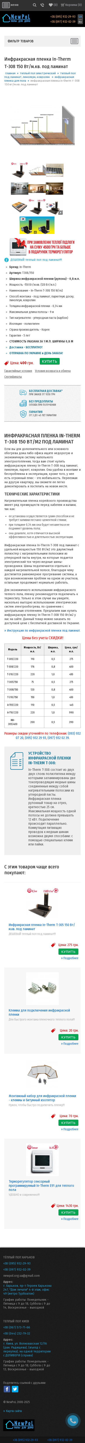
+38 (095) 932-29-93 (62, 17)
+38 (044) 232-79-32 (16, 1333)
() (56, 5)
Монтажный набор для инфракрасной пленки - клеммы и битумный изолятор (42, 1098)
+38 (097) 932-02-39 (62, 22)
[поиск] (34, 5)
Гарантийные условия (18, 371)
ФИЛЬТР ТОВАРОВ (21, 41)
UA (80, 17)
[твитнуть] (15, 1389)
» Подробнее (69, 958)
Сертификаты (13, 377)
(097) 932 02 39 (58, 738)
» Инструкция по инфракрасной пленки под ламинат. (42, 630)
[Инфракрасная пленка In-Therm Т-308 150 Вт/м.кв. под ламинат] (19, 178)
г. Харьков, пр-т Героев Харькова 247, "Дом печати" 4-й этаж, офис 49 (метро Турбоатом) (27, 1289)
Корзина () (73, 5)
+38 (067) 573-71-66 (16, 1327)
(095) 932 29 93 (35, 738)
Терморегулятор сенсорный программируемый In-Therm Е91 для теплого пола (41, 1185)
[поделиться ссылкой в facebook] (7, 1389)
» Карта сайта (12, 1411)
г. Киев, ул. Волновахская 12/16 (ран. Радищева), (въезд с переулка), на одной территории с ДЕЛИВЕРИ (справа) (27, 1349)
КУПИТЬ (49, 361)
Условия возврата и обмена (53, 371)
